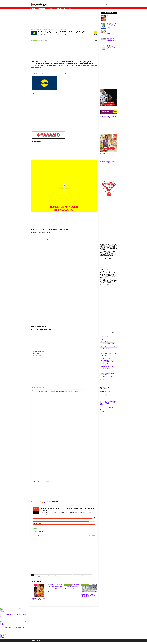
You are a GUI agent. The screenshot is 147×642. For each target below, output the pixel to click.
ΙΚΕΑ (33, 364)
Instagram (39, 0)
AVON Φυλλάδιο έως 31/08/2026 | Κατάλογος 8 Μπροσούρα (38, 599)
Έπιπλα (111, 350)
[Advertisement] (64, 21)
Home (32, 29)
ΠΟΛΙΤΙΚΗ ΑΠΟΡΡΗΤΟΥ (104, 383)
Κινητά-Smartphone (109, 355)
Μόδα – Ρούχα (71, 8)
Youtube (44, 0)
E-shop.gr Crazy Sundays (105, 343)
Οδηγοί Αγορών (51, 8)
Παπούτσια (103, 364)
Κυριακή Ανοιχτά (112, 357)
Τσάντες (108, 371)
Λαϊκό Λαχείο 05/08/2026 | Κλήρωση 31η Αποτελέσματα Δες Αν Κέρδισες (88, 595)
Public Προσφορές (106, 348)
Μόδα (102, 363)
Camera (108, 339)
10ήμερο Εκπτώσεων (105, 336)
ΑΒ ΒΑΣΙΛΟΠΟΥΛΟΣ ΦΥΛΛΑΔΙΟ (38, 351)
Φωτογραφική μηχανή (105, 376)
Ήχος (115, 350)
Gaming (113, 343)
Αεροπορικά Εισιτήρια (105, 351)
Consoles (112, 339)
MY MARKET (34, 357)
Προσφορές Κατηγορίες (41, 8)
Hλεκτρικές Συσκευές (105, 346)
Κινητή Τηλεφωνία (104, 357)
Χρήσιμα (64, 8)
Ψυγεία (112, 376)
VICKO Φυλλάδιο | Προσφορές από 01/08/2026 (72, 589)
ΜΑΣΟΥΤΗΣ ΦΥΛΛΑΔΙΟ (37, 355)
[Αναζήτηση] (116, 4)
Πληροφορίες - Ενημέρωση (111, 364)
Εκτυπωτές (110, 353)
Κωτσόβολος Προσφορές (105, 358)
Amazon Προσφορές (104, 338)
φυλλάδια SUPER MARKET (51, 502)
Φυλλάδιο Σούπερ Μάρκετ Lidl (43, 576)
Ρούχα (114, 370)
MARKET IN (34, 361)
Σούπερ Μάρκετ (64, 34)
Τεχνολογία (103, 371)
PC (101, 348)
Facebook (31, 0)
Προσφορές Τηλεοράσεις (105, 368)
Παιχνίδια (114, 363)
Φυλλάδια (59, 8)
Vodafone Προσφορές (105, 350)
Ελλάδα (35, 29)
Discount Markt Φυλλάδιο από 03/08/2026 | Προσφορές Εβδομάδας (55, 590)
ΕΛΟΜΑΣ (34, 362)
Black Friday (103, 339)
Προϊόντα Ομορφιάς (104, 370)
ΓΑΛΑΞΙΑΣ (34, 359)
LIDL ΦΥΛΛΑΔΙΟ (35, 353)
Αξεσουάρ (112, 351)
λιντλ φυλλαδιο (34, 576)
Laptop (111, 346)
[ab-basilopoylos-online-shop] (64, 239)
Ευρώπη (102, 355)
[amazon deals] (108, 169)
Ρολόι (111, 370)
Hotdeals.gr (32, 8)
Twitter (35, 0)
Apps (111, 338)
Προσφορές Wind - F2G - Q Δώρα (107, 366)
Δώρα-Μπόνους (104, 353)
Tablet (112, 348)
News (115, 346)
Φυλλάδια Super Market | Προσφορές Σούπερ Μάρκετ (76, 34)
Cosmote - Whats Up (104, 341)
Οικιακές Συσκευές (107, 363)
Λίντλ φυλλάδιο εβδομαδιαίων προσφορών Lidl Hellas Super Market (51, 34)
